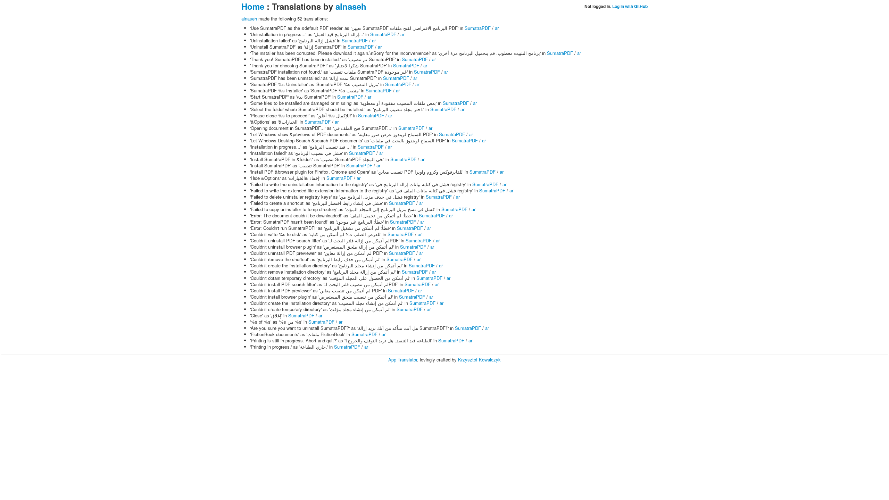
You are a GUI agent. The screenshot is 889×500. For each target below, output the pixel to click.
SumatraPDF (478, 28)
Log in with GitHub (630, 6)
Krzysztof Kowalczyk (479, 359)
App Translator (402, 359)
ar (497, 28)
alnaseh (350, 6)
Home (252, 6)
